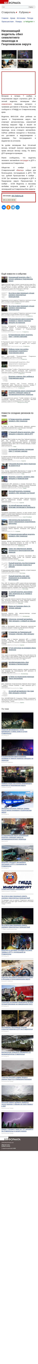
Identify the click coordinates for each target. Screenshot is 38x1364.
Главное (5, 18)
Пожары (18, 22)
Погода (30, 18)
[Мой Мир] (17, 207)
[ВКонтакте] (4, 207)
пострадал (24, 160)
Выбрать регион (6, 1146)
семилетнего (7, 104)
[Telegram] (13, 207)
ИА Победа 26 (17, 196)
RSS (15, 1148)
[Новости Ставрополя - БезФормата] (10, 2)
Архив (12, 18)
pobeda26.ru (8, 69)
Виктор (20, 170)
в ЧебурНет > (29, 22)
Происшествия (8, 22)
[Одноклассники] (8, 207)
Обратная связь (6, 1144)
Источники (21, 18)
